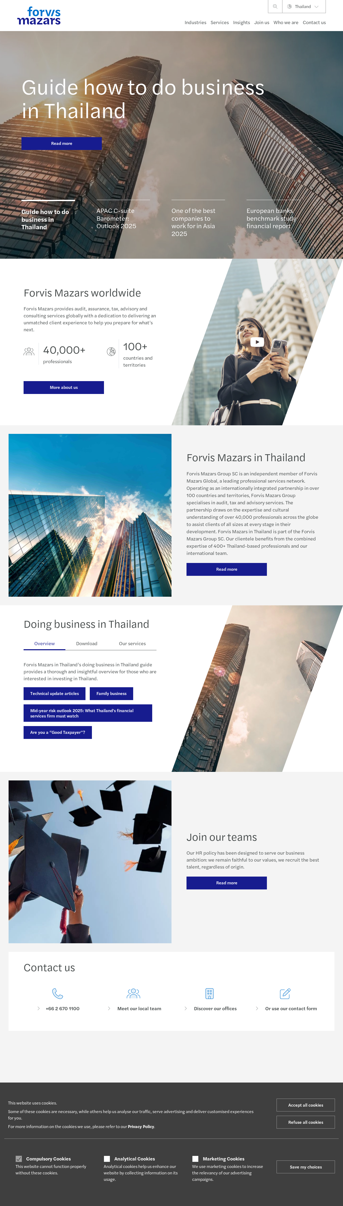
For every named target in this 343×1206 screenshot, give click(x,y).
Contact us (314, 22)
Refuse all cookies (305, 1122)
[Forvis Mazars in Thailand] (257, 342)
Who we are (286, 22)
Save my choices (306, 1167)
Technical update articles (54, 693)
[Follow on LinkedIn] (164, 1054)
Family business (111, 693)
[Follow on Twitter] (177, 1054)
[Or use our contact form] (286, 1000)
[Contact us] (58, 1000)
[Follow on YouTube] (216, 1054)
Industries (195, 22)
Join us (261, 22)
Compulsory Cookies (48, 1158)
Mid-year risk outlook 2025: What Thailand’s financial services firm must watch (81, 713)
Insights (241, 22)
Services (220, 22)
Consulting (40, 745)
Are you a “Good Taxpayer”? (57, 732)
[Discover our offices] (210, 1000)
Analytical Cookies (134, 1158)
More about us (64, 387)
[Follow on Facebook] (203, 1054)
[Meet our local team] (134, 1000)
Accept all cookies (305, 1105)
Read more (61, 143)
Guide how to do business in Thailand (143, 97)
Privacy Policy (141, 1126)
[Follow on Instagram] (190, 1054)
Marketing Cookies (223, 1158)
